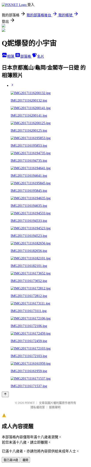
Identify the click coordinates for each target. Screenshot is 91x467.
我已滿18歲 (11, 460)
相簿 (11, 56)
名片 (40, 56)
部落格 (26, 56)
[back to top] (5, 394)
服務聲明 (55, 407)
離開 (25, 460)
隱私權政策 (37, 407)
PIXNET (30, 402)
